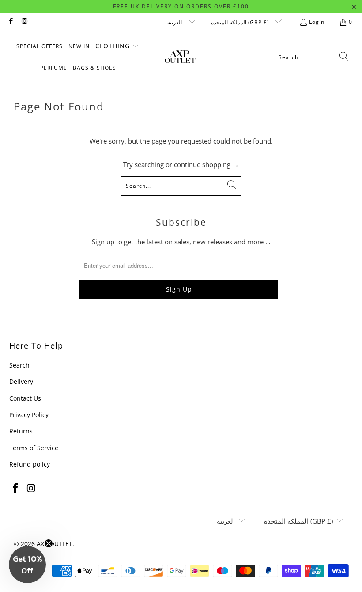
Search (19, 365)
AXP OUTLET (54, 543)
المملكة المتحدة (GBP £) (241, 22)
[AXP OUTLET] (180, 57)
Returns (21, 431)
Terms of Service (33, 448)
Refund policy (29, 464)
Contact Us (25, 398)
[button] (117, 46)
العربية (175, 22)
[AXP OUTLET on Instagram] (24, 22)
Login (316, 22)
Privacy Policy (29, 414)
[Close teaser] (48, 543)
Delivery (21, 381)
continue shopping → (206, 164)
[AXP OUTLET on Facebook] (10, 22)
